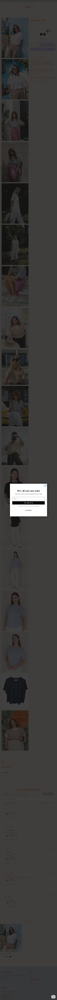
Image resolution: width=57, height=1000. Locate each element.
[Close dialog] (45, 485)
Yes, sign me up (28, 502)
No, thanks (28, 510)
